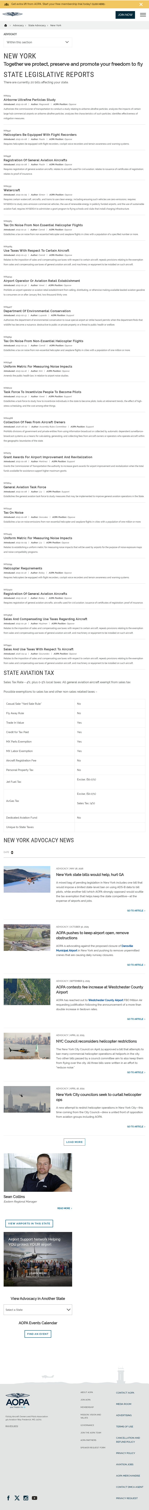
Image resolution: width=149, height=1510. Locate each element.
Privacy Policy (125, 1453)
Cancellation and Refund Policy (128, 1439)
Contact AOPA (125, 1392)
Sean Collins (14, 1196)
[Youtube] (34, 1498)
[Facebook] (9, 1498)
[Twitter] (18, 1498)
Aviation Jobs (124, 1464)
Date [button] (6, 852)
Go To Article (135, 910)
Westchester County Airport (105, 1000)
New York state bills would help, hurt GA (90, 874)
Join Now (125, 15)
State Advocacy (37, 25)
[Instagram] (27, 1498)
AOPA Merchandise (128, 1475)
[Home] (8, 25)
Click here (98, 4)
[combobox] (38, 1310)
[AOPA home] (12, 15)
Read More (63, 1208)
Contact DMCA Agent (129, 1487)
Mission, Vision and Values (90, 1416)
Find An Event (38, 1334)
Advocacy (18, 25)
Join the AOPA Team (90, 1433)
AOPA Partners (88, 1440)
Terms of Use (124, 1426)
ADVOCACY (10, 34)
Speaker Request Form (92, 1447)
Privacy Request (127, 1498)
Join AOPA (85, 1400)
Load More (74, 1142)
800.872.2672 (11, 1426)
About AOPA (86, 1392)
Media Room (123, 1404)
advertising (124, 1415)
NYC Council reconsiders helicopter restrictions (96, 1041)
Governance (87, 1425)
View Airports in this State (29, 1223)
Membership (87, 1407)
